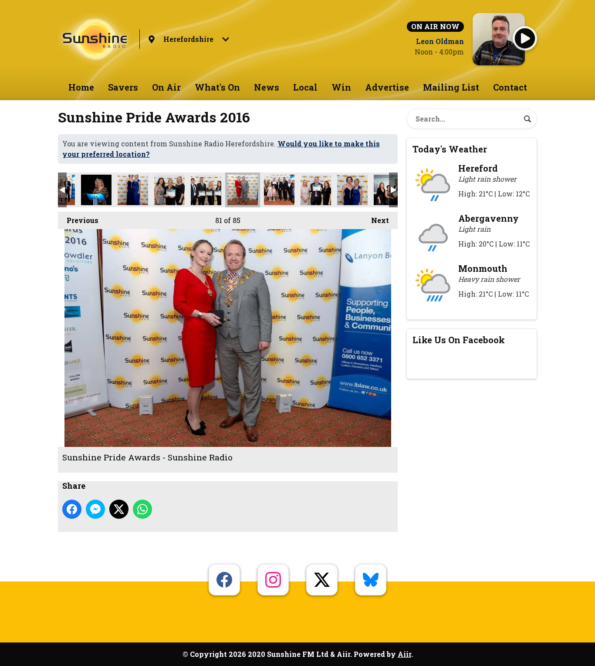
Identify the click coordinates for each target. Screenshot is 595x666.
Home (81, 87)
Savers (123, 87)
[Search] (527, 119)
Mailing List (451, 87)
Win (341, 87)
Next (375, 220)
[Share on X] (118, 509)
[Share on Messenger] (95, 509)
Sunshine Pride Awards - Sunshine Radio (96, 190)
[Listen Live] (525, 38)
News (266, 87)
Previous (78, 220)
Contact (510, 87)
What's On (217, 87)
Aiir (404, 654)
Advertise (387, 87)
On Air (166, 87)
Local (305, 87)
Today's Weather (449, 149)
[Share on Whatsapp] (142, 509)
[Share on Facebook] (71, 509)
